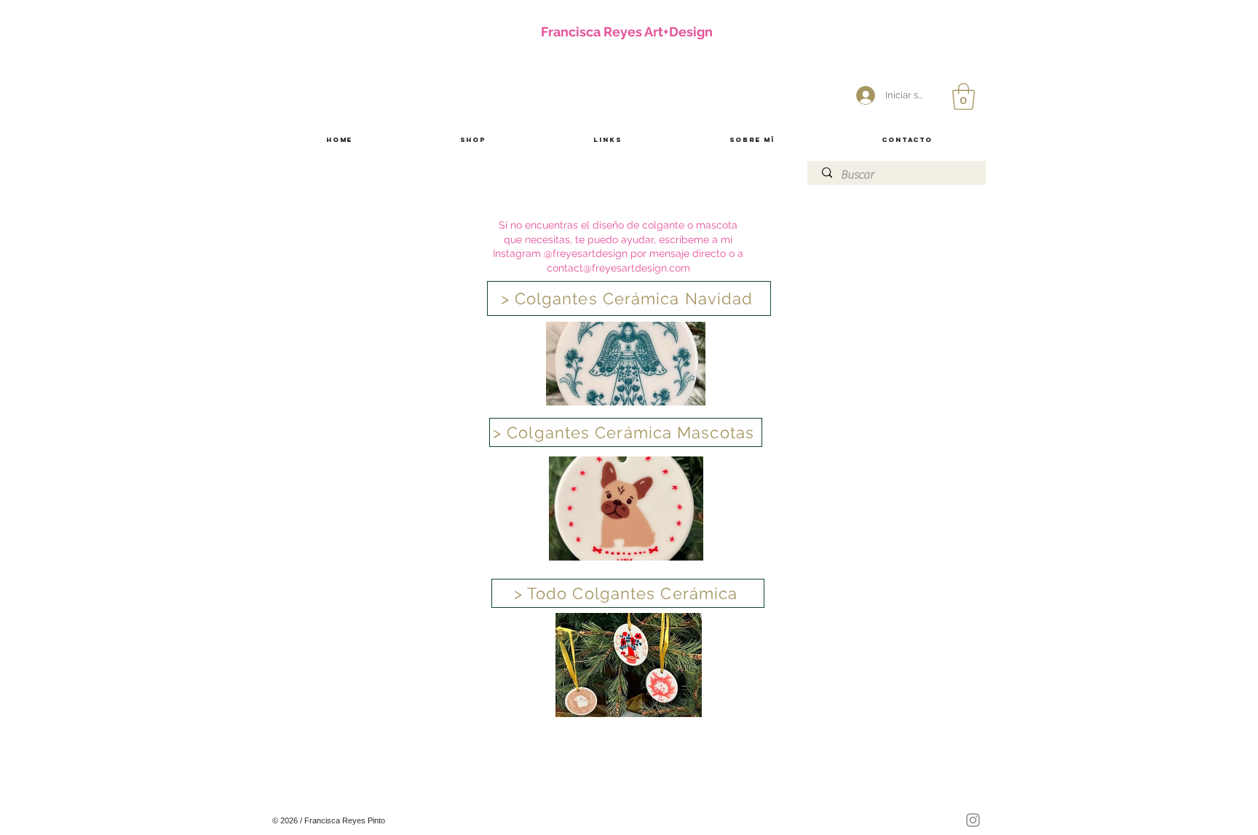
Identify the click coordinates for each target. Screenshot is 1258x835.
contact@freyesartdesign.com (618, 268)
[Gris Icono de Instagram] (973, 820)
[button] (963, 96)
